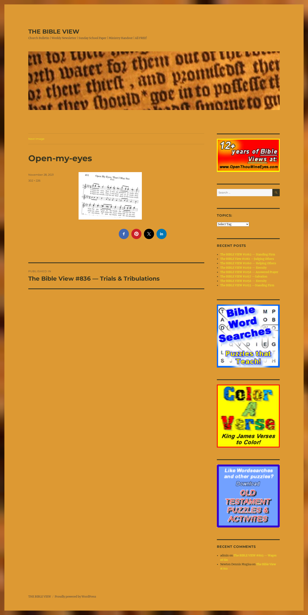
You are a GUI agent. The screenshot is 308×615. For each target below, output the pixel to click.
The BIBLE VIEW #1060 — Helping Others (248, 263)
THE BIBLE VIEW (53, 31)
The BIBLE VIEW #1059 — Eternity (243, 268)
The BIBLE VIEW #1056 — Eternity (243, 281)
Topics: (224, 215)
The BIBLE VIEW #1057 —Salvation (243, 276)
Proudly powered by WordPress (75, 596)
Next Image (36, 138)
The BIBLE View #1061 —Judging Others (247, 259)
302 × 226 (34, 180)
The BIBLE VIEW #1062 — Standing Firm (247, 254)
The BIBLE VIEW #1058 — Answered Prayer (249, 272)
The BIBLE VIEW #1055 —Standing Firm (247, 285)
